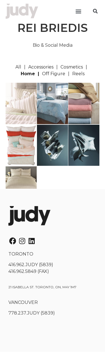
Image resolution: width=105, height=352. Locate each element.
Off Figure (53, 73)
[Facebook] (12, 241)
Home (28, 73)
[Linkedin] (31, 241)
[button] (78, 11)
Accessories (40, 67)
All (18, 67)
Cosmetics (71, 67)
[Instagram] (22, 241)
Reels (78, 73)
